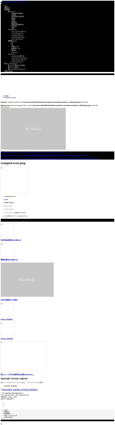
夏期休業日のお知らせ (9, 260)
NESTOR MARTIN (18, 24)
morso (13, 21)
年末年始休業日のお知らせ (11, 240)
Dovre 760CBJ (7, 319)
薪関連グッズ (12, 41)
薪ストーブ (11, 11)
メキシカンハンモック (19, 59)
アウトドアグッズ (17, 39)
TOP (5, 6)
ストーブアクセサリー (19, 31)
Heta (13, 27)
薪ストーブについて (10, 63)
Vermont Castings (17, 13)
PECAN (14, 26)
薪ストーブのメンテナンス (16, 69)
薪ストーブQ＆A (13, 67)
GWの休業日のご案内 (9, 300)
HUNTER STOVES (18, 16)
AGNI (13, 19)
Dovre (13, 18)
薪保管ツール (16, 48)
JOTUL (14, 15)
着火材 (14, 50)
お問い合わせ (8, 71)
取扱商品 (7, 9)
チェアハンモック (17, 61)
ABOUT (6, 8)
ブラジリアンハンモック (19, 57)
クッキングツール (17, 35)
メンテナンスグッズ (18, 37)
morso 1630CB (7, 339)
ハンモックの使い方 (18, 56)
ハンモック (11, 54)
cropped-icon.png (9, 196)
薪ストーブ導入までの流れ (16, 65)
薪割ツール (15, 46)
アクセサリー (12, 29)
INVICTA (14, 23)
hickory (11, 202)
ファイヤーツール (17, 33)
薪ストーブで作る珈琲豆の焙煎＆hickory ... (17, 374)
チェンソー (15, 52)
